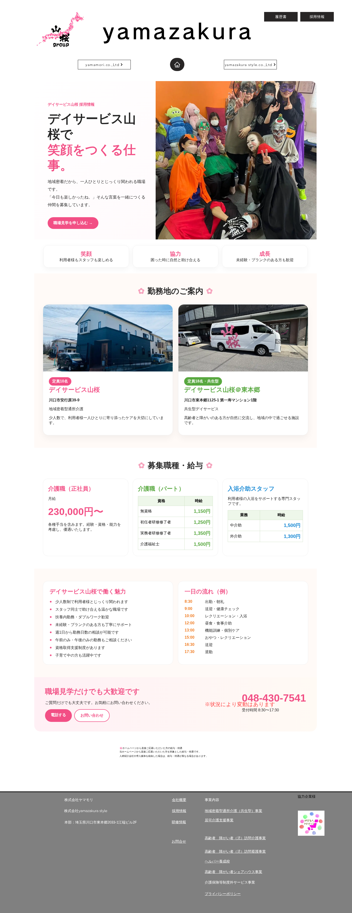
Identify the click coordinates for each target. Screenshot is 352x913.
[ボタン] (58, 758)
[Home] (177, 64)
